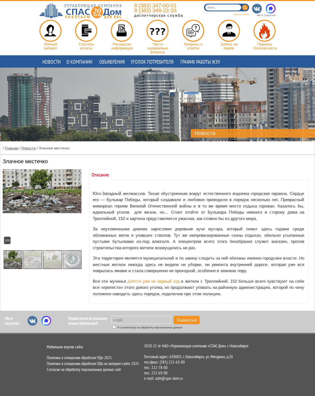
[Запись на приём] (229, 31)
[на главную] (80, 17)
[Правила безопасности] (264, 31)
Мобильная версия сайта (65, 347)
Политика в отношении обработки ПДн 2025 (79, 357)
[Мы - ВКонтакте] (257, 9)
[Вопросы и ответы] (193, 31)
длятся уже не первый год (153, 281)
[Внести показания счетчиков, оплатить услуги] (50, 31)
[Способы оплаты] (86, 31)
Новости (28, 148)
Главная (11, 148)
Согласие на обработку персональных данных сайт (84, 369)
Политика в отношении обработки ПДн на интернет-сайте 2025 (93, 363)
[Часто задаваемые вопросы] (157, 31)
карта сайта (241, 14)
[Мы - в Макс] (271, 9)
